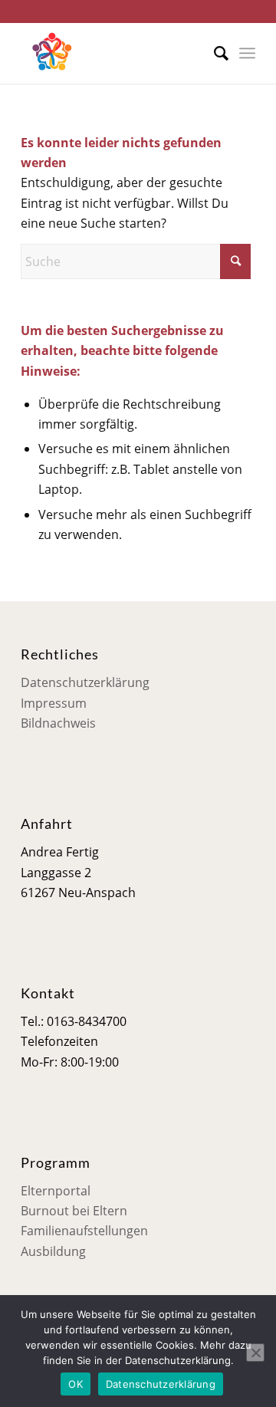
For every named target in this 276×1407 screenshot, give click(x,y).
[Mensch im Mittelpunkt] (115, 53)
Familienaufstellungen (84, 1230)
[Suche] (213, 53)
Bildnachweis (58, 723)
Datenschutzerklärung (85, 682)
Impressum (54, 703)
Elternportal (55, 1190)
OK (75, 1384)
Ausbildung (53, 1251)
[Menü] (247, 53)
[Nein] (255, 1352)
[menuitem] (213, 53)
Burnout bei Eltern (74, 1210)
